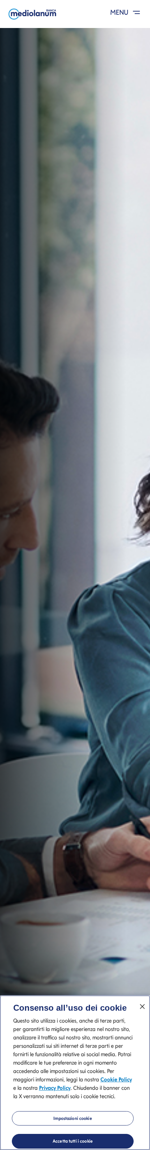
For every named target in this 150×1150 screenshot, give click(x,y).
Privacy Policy (54, 1088)
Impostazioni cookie (72, 1118)
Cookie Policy (116, 1079)
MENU (120, 12)
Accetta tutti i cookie (73, 1141)
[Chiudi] (142, 1006)
